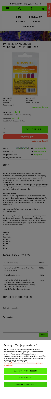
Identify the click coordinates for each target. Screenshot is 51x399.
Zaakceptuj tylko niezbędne (25, 371)
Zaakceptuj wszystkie (25, 384)
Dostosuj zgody (25, 377)
